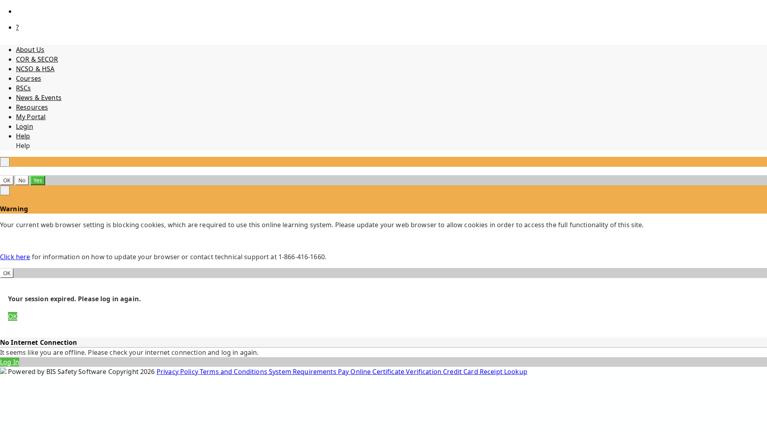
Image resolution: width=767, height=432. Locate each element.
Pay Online (355, 371)
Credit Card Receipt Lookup (485, 371)
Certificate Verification (407, 371)
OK (6, 180)
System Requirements (303, 371)
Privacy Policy (178, 371)
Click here (15, 256)
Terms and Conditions (234, 371)
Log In (9, 362)
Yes (38, 180)
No (22, 180)
